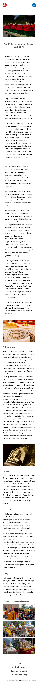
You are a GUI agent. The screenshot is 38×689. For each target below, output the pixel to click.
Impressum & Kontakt (19, 671)
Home (19, 663)
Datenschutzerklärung (19, 675)
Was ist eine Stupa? (19, 667)
